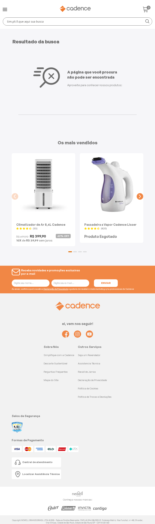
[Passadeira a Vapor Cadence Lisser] (111, 184)
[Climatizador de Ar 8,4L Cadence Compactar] (43, 184)
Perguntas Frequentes (56, 371)
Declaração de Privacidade (55, 289)
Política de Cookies (88, 388)
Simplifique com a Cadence (59, 355)
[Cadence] (75, 9)
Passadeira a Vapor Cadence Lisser (110, 224)
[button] (70, 251)
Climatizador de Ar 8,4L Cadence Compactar (40, 224)
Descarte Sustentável (55, 363)
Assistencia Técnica (89, 363)
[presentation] (15, 196)
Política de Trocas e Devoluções (95, 396)
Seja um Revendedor (89, 355)
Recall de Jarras (87, 371)
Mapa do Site (51, 380)
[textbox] (77, 21)
